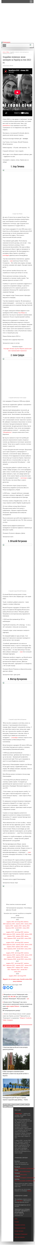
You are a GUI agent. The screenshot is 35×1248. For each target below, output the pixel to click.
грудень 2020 (10, 932)
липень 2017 (28, 965)
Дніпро (20, 1104)
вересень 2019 (10, 944)
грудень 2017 (10, 963)
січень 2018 (27, 959)
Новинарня (18, 1113)
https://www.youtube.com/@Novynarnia (25, 1180)
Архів (16, 1218)
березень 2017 (15, 969)
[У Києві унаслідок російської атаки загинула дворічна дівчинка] (16, 1045)
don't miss (5, 1104)
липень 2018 (28, 955)
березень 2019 (11, 948)
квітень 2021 (26, 926)
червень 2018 (11, 957)
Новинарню (20, 1200)
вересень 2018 (10, 955)
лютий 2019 (20, 948)
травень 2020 (20, 936)
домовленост (6, 125)
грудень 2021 (10, 921)
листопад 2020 (19, 932)
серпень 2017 (20, 965)
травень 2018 (19, 957)
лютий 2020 (20, 938)
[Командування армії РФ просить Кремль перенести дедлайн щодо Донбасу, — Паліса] (16, 1095)
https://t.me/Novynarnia (21, 1174)
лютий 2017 (23, 969)
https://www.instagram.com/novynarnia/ (25, 1177)
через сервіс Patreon (12, 1006)
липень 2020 (28, 934)
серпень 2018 (20, 955)
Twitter (4, 1020)
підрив (5, 1106)
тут (28, 998)
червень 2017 (11, 967)
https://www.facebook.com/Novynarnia (24, 1168)
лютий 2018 (20, 959)
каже (11, 261)
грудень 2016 (13, 975)
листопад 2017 (19, 963)
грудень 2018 (10, 953)
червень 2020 (11, 936)
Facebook (28, 1018)
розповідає (6, 255)
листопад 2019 (19, 942)
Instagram (10, 1020)
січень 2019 (27, 948)
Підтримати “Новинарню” (21, 1234)
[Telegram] (11, 987)
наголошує (24, 478)
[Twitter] (7, 987)
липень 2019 (28, 944)
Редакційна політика (20, 1225)
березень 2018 (11, 959)
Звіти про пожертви (20, 1237)
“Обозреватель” (7, 432)
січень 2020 (27, 938)
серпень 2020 (20, 934)
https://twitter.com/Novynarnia (22, 1171)
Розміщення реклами (20, 1228)
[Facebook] (4, 987)
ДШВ (25, 1104)
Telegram (22, 1018)
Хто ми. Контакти (19, 1231)
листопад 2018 (19, 953)
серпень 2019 (20, 944)
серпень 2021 (20, 923)
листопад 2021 (19, 921)
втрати (15, 1104)
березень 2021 (10, 928)
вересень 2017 (10, 965)
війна (11, 1104)
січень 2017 (17, 971)
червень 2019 (11, 946)
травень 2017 (19, 967)
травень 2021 (18, 926)
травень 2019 (19, 946)
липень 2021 (28, 923)
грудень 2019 (10, 942)
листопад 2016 (21, 975)
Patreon (29, 1190)
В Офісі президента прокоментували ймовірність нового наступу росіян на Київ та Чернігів (15, 1073)
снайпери (10, 1106)
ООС (28, 1104)
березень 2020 (11, 938)
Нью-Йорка (21, 312)
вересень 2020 (10, 934)
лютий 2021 (18, 928)
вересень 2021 (10, 923)
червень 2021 (9, 926)
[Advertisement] (17, 22)
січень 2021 (26, 928)
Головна (17, 1221)
